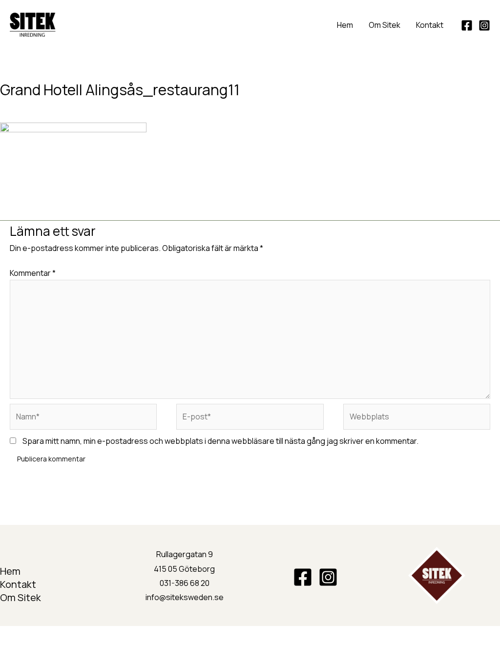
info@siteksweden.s (182, 597)
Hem (345, 25)
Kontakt (429, 25)
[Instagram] (484, 25)
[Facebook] (467, 25)
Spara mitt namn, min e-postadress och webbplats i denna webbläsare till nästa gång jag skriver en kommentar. (220, 441)
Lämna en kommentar (38, 107)
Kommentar (33, 273)
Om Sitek (384, 25)
